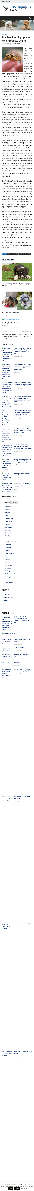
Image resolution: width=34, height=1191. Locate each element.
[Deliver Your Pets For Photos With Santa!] (7, 797)
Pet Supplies (8, 577)
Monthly (14, 502)
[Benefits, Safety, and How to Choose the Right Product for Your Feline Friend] (7, 483)
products (21, 253)
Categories (7, 502)
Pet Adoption (8, 565)
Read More (23, 1188)
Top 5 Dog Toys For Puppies (10, 312)
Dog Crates (8, 530)
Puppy (7, 579)
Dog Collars (8, 527)
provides (27, 253)
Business (7, 512)
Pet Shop (7, 571)
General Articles (9, 553)
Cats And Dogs (9, 518)
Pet (6, 562)
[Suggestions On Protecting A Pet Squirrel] (7, 1051)
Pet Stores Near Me (10, 574)
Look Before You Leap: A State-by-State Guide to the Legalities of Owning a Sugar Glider (22, 430)
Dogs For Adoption (10, 541)
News (6, 556)
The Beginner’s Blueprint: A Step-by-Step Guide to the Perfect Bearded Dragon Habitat (23, 446)
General (7, 550)
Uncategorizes (9, 582)
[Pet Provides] (6, 663)
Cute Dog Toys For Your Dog (10, 323)
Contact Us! (6, 594)
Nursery (7, 559)
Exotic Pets (8, 547)
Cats (6, 515)
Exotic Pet (8, 544)
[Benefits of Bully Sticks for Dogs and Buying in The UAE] (17, 272)
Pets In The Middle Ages (20, 648)
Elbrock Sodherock (16, 43)
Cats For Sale (9, 521)
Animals (7, 509)
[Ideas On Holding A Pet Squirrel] (7, 924)
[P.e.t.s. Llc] (5, 633)
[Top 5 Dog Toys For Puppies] (17, 301)
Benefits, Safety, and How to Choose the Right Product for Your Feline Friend (22, 485)
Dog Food (8, 533)
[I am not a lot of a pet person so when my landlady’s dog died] (7, 669)
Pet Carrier (8, 568)
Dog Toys (4, 34)
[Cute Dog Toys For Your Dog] (10, 320)
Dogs (6, 539)
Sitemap (5, 600)
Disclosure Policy (7, 597)
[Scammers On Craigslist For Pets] (7, 654)
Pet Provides (15, 662)
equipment (10, 253)
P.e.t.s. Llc (13, 633)
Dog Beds (7, 524)
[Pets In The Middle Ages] (7, 648)
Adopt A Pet (8, 506)
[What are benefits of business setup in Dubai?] (7, 473)
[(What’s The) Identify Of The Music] (7, 640)
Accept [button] (10, 1188)
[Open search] (30, 18)
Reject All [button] (17, 1188)
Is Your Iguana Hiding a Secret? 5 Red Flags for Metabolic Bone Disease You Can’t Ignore (23, 384)
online (16, 253)
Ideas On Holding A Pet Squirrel (23, 924)
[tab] (6, 502)
